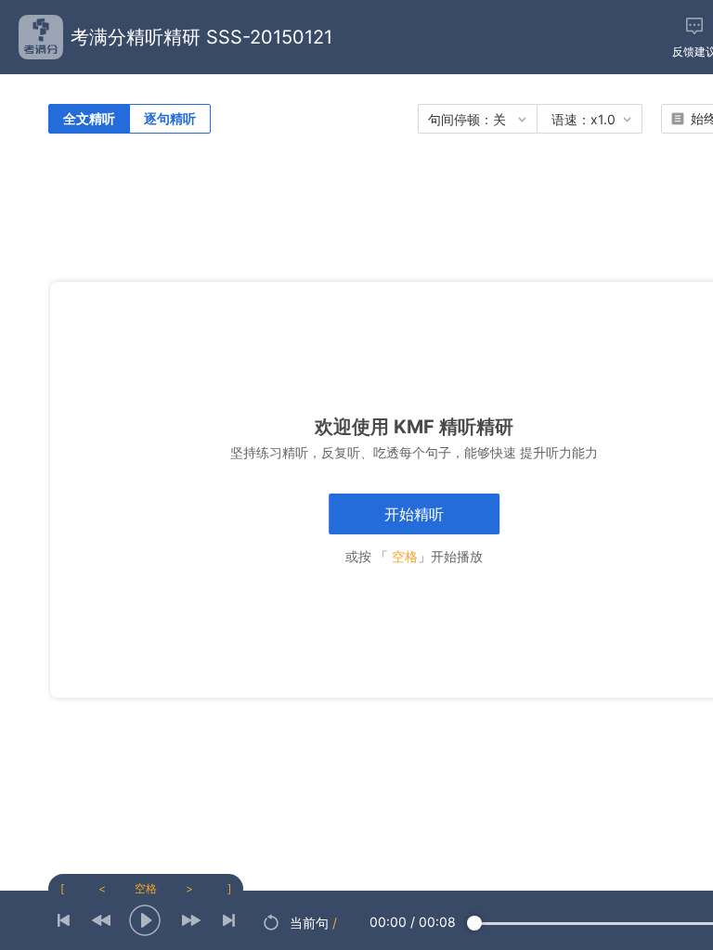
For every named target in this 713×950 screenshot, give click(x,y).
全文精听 (89, 118)
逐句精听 (170, 118)
